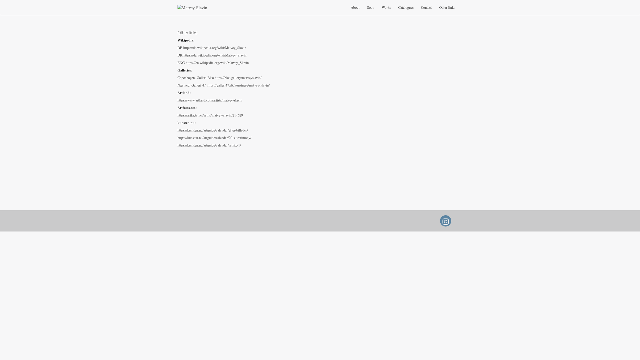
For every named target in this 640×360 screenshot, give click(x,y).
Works (386, 7)
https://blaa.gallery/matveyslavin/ (238, 77)
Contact (426, 7)
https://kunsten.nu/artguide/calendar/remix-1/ (209, 145)
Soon (370, 7)
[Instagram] (445, 222)
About (355, 7)
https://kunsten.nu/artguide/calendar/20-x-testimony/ (214, 137)
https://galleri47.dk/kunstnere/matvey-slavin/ (238, 85)
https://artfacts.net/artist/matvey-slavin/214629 (210, 115)
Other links (447, 7)
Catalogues (406, 7)
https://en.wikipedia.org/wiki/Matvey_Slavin (217, 62)
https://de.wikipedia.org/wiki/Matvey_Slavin (214, 47)
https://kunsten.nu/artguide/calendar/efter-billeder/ (213, 130)
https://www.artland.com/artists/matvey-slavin (210, 100)
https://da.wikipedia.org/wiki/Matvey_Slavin (215, 55)
